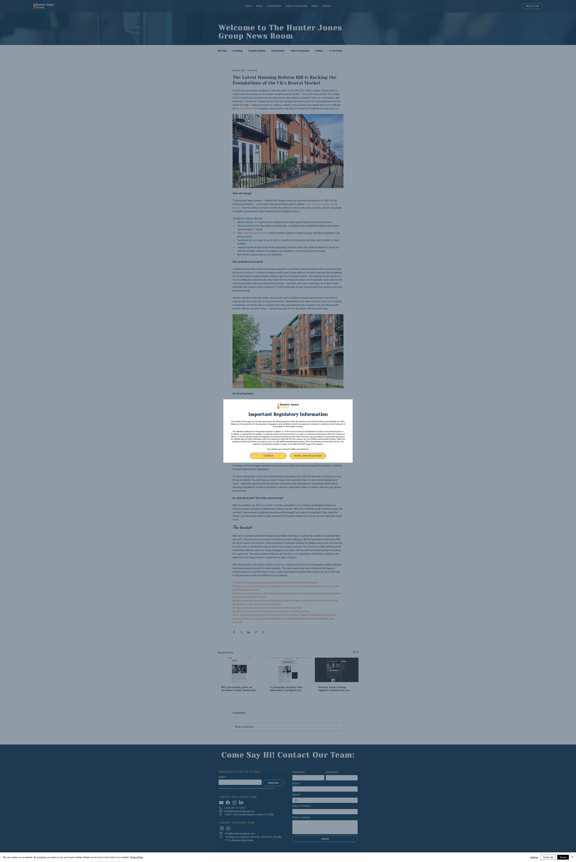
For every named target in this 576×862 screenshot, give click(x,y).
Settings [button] (534, 857)
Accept (563, 857)
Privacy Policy (136, 857)
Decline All (548, 857)
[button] (268, 456)
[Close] (572, 857)
